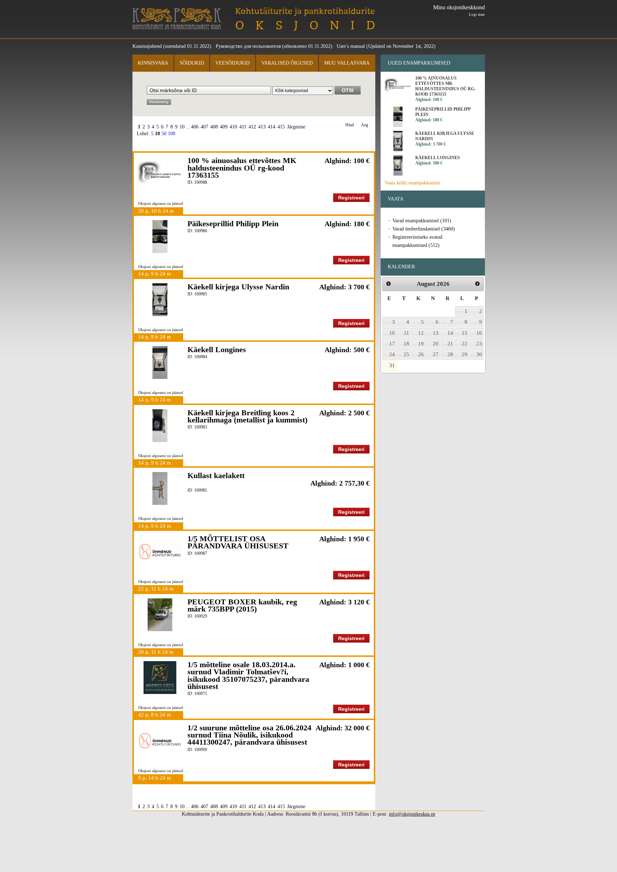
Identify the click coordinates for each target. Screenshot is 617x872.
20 (435, 343)
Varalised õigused (287, 63)
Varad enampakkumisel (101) (421, 220)
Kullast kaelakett (216, 475)
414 (271, 127)
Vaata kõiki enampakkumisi (412, 183)
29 (464, 354)
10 (182, 127)
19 (421, 343)
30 (479, 354)
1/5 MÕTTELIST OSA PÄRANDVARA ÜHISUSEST (238, 542)
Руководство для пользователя (248, 46)
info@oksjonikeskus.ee (412, 814)
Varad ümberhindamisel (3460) (423, 229)
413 (262, 127)
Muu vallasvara (347, 63)
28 (450, 354)
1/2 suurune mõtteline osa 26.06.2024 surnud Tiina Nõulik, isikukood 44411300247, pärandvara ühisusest (249, 735)
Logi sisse (477, 14)
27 (435, 354)
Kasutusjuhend (147, 46)
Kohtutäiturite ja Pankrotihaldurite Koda (176, 19)
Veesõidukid (232, 63)
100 (171, 133)
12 (421, 333)
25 (406, 354)
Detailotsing (159, 102)
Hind (349, 125)
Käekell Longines (216, 349)
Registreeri (351, 198)
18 (406, 343)
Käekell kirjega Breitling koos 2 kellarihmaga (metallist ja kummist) (247, 416)
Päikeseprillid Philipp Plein (233, 223)
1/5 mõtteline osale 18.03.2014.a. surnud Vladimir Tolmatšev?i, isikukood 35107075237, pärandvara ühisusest (248, 675)
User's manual (351, 46)
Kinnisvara (153, 63)
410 (233, 127)
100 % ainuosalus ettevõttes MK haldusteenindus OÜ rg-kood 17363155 (241, 167)
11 (406, 333)
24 (392, 354)
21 (450, 343)
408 (214, 127)
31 (392, 365)
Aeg (364, 125)
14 (450, 333)
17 (392, 343)
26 (421, 354)
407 (204, 127)
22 (464, 343)
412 (252, 127)
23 (479, 343)
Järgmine (296, 127)
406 (195, 127)
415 (281, 127)
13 (435, 333)
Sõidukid (192, 63)
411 (242, 127)
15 (464, 333)
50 (163, 133)
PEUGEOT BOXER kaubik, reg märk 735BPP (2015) (242, 605)
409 (223, 127)
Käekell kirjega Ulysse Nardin (238, 286)
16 (479, 333)
